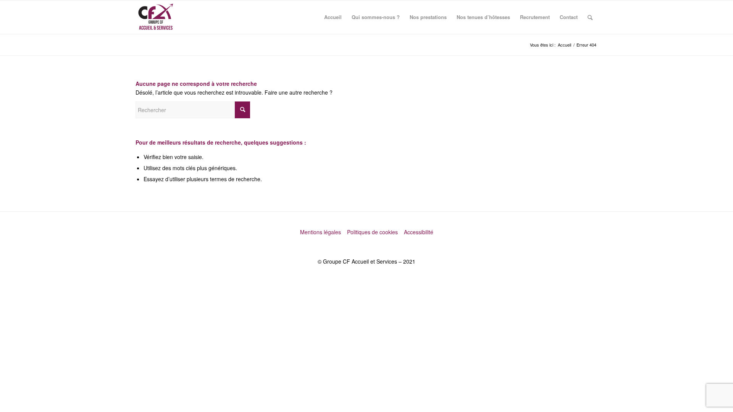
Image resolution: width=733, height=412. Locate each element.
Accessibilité (418, 232)
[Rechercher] (590, 17)
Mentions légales (321, 232)
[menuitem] (333, 17)
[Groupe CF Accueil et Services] (156, 17)
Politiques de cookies (373, 232)
